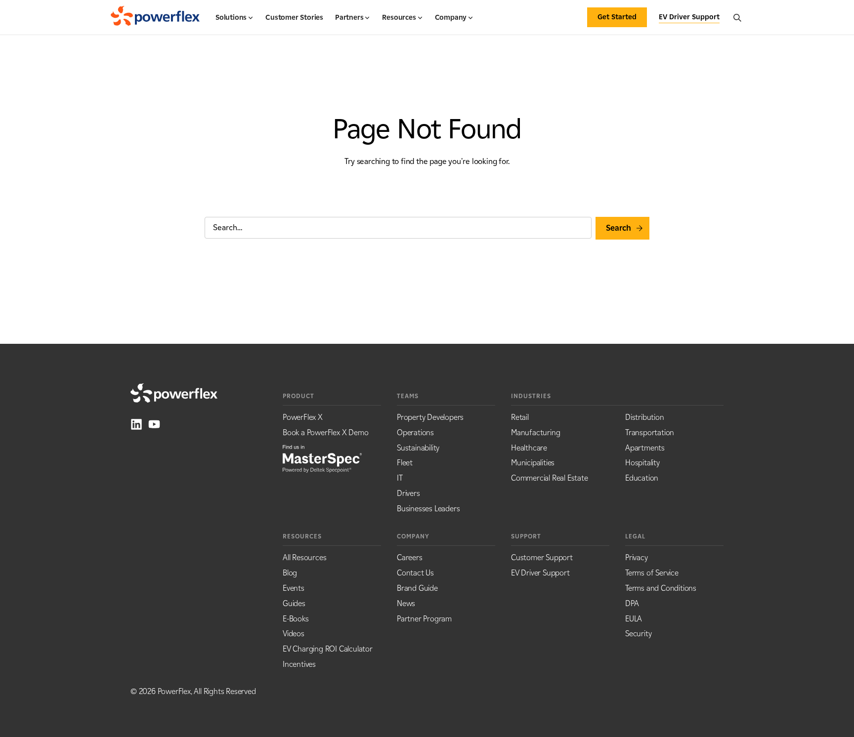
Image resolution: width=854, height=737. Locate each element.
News (406, 603)
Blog (290, 572)
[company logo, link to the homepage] (155, 17)
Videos (293, 633)
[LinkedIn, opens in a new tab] (136, 424)
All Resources (304, 557)
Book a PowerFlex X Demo (325, 432)
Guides (294, 603)
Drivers (408, 493)
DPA (632, 603)
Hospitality (642, 462)
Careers (410, 557)
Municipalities (533, 462)
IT (400, 478)
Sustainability (418, 447)
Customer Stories (294, 17)
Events (293, 588)
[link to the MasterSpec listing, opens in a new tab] (322, 458)
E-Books (296, 618)
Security (638, 633)
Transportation (649, 432)
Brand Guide (417, 588)
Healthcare (529, 447)
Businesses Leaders (428, 508)
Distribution (644, 417)
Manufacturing (535, 432)
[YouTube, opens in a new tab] (154, 424)
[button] (234, 21)
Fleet (405, 462)
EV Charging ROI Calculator (328, 649)
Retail (520, 417)
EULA (633, 618)
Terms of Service (652, 572)
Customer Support (542, 557)
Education (641, 478)
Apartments (645, 447)
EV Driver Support (540, 572)
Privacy (636, 557)
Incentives (299, 664)
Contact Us (415, 572)
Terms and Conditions (660, 588)
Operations (415, 432)
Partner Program (424, 618)
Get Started (617, 17)
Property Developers (430, 417)
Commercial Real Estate (549, 478)
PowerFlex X (303, 417)
